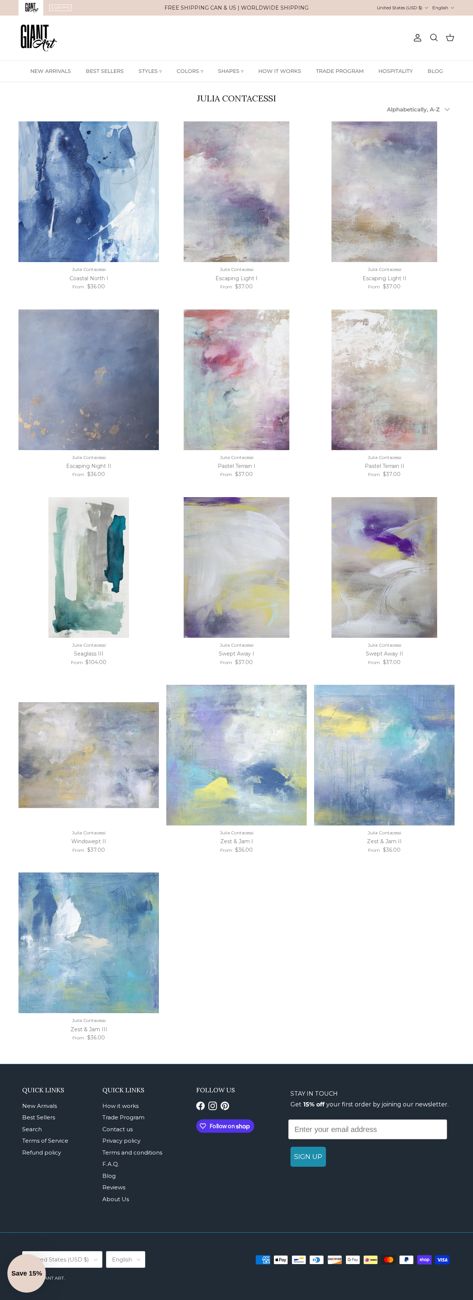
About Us (115, 1199)
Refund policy (41, 1152)
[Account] (416, 37)
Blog (109, 1175)
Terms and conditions (132, 1152)
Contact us (117, 1129)
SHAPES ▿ (231, 71)
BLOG (435, 71)
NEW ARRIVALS (50, 71)
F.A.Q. (110, 1163)
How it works (120, 1105)
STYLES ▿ (150, 71)
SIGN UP (308, 1157)
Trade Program (123, 1117)
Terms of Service (45, 1140)
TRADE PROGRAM (340, 71)
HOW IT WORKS (279, 71)
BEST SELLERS (105, 71)
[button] (26, 1273)
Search (32, 1129)
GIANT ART (52, 1278)
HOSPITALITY (395, 71)
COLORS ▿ (190, 71)
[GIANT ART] (38, 38)
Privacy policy (121, 1140)
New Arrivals (39, 1105)
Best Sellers (38, 1117)
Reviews (113, 1187)
